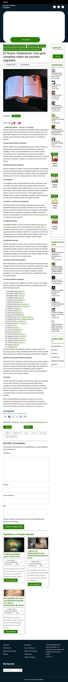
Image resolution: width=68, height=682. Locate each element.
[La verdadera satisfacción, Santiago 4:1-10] (53, 115)
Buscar (57, 48)
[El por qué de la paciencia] (53, 82)
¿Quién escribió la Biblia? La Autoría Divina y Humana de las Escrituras (57, 327)
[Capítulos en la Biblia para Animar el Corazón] (53, 287)
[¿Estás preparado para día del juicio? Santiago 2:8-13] (53, 103)
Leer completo (12, 580)
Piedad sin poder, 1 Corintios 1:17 (57, 96)
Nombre (6, 484)
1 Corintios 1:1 (24, 304)
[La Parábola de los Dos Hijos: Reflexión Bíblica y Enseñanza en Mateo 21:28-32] (53, 264)
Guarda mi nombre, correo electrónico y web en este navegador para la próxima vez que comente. (23, 520)
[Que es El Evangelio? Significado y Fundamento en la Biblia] (53, 250)
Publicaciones (32, 46)
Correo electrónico (9, 495)
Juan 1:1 (21, 298)
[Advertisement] (35, 23)
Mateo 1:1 (21, 291)
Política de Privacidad (30, 651)
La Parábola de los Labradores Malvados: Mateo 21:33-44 (58, 131)
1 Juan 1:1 (21, 338)
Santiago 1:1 (17, 332)
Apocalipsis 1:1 (12, 347)
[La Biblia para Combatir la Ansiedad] (53, 299)
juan (46, 422)
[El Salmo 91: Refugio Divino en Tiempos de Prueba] (53, 310)
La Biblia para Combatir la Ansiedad (58, 303)
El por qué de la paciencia (56, 85)
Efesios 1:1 (18, 310)
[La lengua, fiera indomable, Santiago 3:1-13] (53, 139)
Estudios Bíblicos (57, 346)
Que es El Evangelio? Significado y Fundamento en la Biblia (58, 255)
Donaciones (26, 39)
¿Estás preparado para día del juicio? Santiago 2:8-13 (57, 107)
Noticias (5, 654)
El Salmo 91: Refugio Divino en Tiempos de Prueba (58, 314)
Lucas (22, 422)
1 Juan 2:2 (49, 656)
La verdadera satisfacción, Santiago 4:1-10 (58, 119)
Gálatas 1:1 (18, 308)
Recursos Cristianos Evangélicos (14, 46)
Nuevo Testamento (38, 422)
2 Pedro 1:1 (22, 336)
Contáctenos (28, 654)
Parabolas (54, 353)
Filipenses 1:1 (19, 312)
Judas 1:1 (16, 344)
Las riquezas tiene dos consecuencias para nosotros (57, 74)
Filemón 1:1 (16, 327)
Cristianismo (15, 422)
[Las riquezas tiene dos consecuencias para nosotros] (53, 70)
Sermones (57, 65)
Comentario (7, 453)
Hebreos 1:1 (18, 330)
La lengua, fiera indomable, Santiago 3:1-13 (57, 143)
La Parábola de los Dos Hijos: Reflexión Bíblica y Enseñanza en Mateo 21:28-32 (57, 269)
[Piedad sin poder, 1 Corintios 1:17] (53, 92)
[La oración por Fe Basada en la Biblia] (53, 277)
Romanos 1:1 (19, 302)
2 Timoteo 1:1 (22, 323)
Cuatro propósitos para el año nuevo (12, 555)
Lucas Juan (28, 422)
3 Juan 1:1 (21, 342)
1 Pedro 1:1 (22, 334)
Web (4, 506)
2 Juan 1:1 (22, 340)
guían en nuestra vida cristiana (32, 388)
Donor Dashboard (29, 648)
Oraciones (54, 350)
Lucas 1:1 (21, 295)
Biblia (9, 422)
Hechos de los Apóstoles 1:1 (16, 300)
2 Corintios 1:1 (25, 306)
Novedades (27, 645)
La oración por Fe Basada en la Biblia (57, 281)
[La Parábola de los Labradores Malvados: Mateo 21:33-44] (53, 127)
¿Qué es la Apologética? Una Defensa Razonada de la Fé (38, 554)
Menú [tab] (5, 2)
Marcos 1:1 (21, 293)
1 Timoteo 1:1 (22, 321)
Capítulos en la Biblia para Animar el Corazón (58, 292)
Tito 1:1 (14, 325)
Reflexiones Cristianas (58, 361)
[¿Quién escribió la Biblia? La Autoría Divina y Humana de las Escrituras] (53, 322)
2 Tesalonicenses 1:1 (27, 319)
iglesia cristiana (40, 215)
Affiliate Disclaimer (29, 657)
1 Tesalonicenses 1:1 (26, 317)
